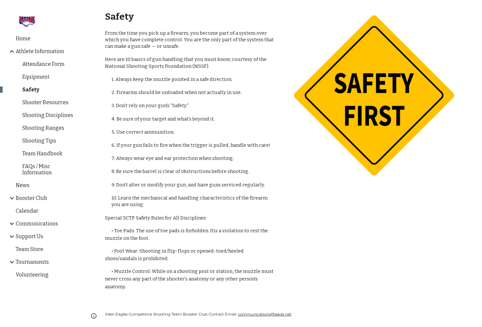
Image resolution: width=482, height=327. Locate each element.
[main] (189, 150)
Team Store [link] (29, 249)
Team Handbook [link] (42, 153)
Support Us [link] (29, 236)
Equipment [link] (36, 77)
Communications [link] (37, 224)
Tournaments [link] (32, 262)
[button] (474, 9)
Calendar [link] (27, 211)
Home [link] (23, 38)
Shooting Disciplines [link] (47, 115)
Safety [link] (30, 90)
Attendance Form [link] (43, 64)
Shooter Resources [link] (45, 102)
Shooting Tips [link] (39, 141)
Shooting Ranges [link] (43, 128)
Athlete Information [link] (40, 51)
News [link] (23, 185)
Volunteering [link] (32, 275)
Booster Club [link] (31, 198)
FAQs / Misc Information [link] (37, 169)
